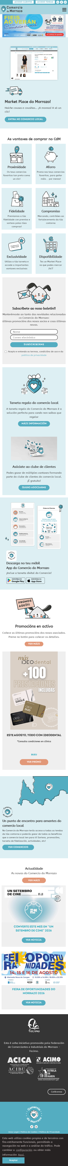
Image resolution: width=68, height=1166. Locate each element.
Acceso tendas (45, 2)
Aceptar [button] (13, 1160)
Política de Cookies (29, 1132)
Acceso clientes (23, 2)
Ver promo (34, 762)
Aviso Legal (13, 1132)
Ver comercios (18, 847)
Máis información (34, 423)
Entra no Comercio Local (25, 119)
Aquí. (21, 1154)
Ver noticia (34, 940)
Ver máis (34, 644)
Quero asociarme (34, 487)
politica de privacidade (34, 355)
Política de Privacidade (49, 1132)
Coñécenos (56, 1091)
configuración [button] (24, 1149)
